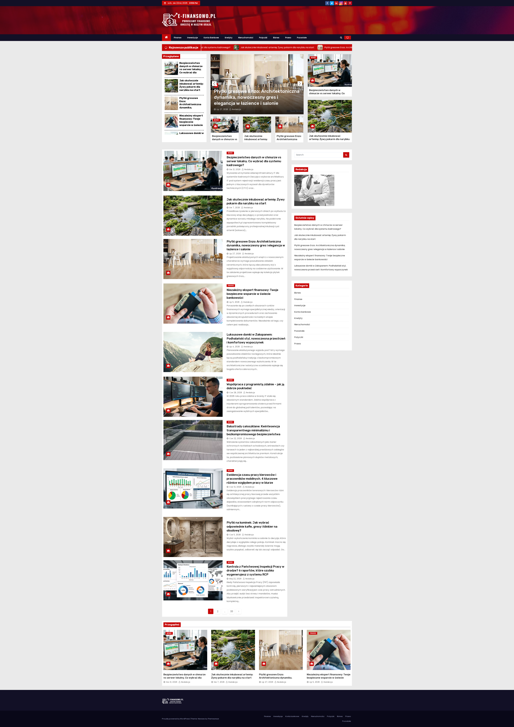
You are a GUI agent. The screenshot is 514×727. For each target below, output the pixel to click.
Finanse (178, 37)
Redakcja (235, 109)
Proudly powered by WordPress (176, 718)
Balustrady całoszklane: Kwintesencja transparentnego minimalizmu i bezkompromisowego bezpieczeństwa (253, 430)
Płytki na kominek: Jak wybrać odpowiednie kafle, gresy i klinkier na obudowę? (252, 526)
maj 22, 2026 (235, 578)
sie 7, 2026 (234, 207)
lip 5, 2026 (222, 109)
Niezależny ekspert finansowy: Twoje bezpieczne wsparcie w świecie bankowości (191, 122)
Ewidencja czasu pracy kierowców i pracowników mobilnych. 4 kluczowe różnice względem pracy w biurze (252, 478)
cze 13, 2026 (235, 487)
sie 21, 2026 (234, 169)
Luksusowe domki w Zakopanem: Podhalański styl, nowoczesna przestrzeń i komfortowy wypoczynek (256, 338)
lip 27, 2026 (235, 253)
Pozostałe (302, 37)
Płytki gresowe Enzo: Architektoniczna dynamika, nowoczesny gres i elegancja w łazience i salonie (190, 107)
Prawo (288, 37)
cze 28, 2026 (235, 392)
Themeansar (213, 718)
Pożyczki (263, 37)
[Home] (166, 37)
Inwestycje (192, 37)
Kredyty (229, 37)
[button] (341, 37)
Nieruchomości (245, 37)
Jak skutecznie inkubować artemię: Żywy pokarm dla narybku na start (191, 85)
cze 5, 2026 (235, 534)
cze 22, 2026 (235, 438)
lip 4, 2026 (234, 346)
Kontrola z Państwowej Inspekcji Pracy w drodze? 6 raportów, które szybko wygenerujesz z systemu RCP (255, 570)
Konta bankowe (211, 37)
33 (231, 611)
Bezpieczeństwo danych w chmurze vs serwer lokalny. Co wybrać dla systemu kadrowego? (191, 71)
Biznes (276, 37)
